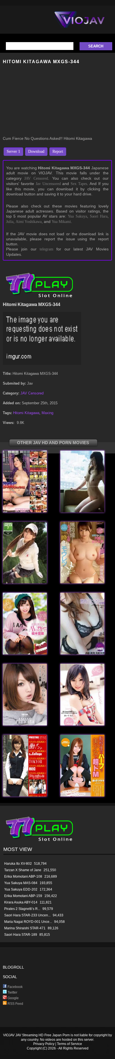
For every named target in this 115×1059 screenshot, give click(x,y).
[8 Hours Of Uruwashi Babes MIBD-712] (82, 653)
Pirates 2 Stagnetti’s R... (22, 909)
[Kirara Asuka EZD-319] (25, 795)
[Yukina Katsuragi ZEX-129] (25, 653)
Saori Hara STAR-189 (20, 935)
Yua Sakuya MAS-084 (20, 883)
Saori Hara (98, 216)
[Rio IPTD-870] (25, 582)
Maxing (47, 413)
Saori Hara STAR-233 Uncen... (27, 915)
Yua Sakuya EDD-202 (20, 889)
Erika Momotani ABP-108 (23, 876)
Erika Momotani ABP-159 (23, 896)
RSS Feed (15, 1004)
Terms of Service (69, 1044)
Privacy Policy (43, 1044)
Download (36, 151)
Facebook (15, 987)
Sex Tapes (79, 184)
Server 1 (13, 151)
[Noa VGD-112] (82, 511)
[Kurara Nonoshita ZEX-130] (82, 795)
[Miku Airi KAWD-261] (82, 724)
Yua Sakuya (77, 216)
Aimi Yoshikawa (29, 222)
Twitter (12, 992)
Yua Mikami (61, 222)
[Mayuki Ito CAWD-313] (82, 582)
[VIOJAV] (79, 24)
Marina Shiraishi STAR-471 (24, 928)
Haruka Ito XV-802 (18, 864)
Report (57, 151)
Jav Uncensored (48, 184)
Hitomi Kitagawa (26, 413)
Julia (9, 222)
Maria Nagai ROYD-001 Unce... (28, 922)
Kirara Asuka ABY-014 (20, 902)
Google (13, 998)
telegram (46, 249)
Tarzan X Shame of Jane (22, 870)
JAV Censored (36, 178)
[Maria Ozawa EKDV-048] (25, 511)
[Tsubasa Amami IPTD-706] (25, 724)
